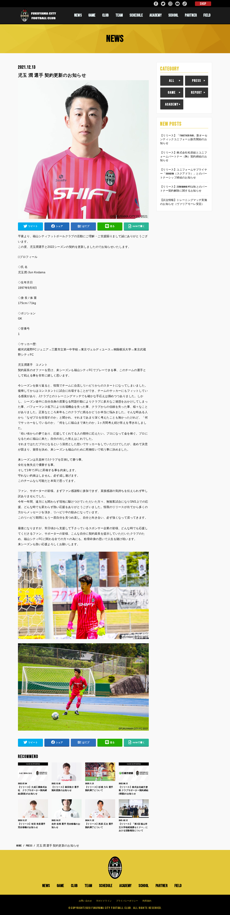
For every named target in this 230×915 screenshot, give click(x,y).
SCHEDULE (136, 15)
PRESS (196, 81)
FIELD (207, 15)
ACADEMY (156, 15)
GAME (92, 15)
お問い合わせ (85, 901)
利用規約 (146, 901)
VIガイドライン (104, 901)
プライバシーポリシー (127, 901)
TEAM (119, 15)
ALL (171, 81)
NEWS (78, 15)
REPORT (196, 92)
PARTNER (191, 15)
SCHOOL (173, 15)
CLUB (105, 15)
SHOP (203, 4)
